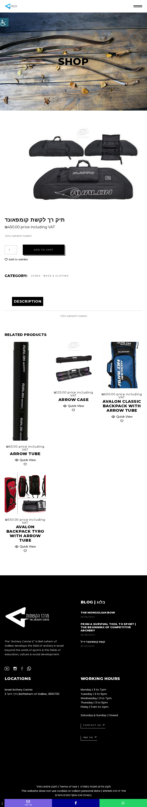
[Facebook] (75, 803)
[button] (16, 259)
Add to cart (43, 249)
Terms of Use (68, 786)
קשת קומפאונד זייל (93, 641)
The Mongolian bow (98, 612)
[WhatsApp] (123, 803)
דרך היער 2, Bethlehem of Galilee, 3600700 (32, 694)
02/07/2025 (88, 646)
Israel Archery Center (19, 689)
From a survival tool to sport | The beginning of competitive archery (108, 627)
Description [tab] (27, 301)
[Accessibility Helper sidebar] (4, 22)
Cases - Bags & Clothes (50, 275)
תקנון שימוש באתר (46, 786)
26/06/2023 (88, 617)
